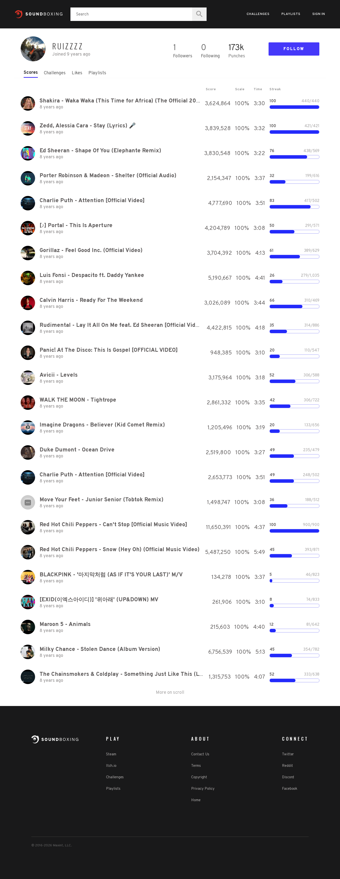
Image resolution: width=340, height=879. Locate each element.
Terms (196, 766)
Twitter (288, 754)
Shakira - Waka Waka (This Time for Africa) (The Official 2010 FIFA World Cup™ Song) (152, 101)
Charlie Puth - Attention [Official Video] (92, 200)
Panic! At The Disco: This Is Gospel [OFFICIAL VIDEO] (109, 350)
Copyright (199, 777)
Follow (293, 49)
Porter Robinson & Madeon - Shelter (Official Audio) (108, 176)
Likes (77, 73)
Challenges (258, 14)
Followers (182, 56)
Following (210, 56)
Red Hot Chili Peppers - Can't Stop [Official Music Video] (113, 525)
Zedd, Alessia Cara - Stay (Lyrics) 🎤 (88, 126)
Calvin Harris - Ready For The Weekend (91, 300)
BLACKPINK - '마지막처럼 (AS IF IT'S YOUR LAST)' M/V (111, 575)
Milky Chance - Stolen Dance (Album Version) (100, 649)
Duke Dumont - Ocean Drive (77, 450)
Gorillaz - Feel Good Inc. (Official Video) (91, 250)
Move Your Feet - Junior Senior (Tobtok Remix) (102, 500)
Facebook (289, 789)
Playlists (291, 14)
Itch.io (111, 766)
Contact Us (200, 754)
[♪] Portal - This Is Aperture (76, 225)
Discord (288, 777)
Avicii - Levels (59, 375)
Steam (111, 754)
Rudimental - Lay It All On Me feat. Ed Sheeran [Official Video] (122, 325)
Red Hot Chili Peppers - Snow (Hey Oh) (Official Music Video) (120, 549)
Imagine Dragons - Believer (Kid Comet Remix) (102, 425)
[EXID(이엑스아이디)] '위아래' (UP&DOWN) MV (99, 600)
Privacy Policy (203, 789)
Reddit (287, 766)
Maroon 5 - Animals (65, 624)
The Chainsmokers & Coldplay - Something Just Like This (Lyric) (126, 674)
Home (196, 800)
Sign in (318, 14)
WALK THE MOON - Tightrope (78, 400)
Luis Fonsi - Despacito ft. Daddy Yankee (92, 275)
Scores (31, 73)
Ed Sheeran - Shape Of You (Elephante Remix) (100, 151)
